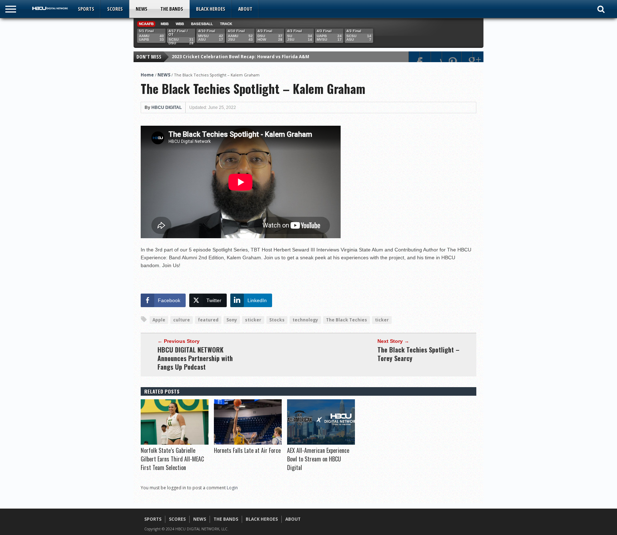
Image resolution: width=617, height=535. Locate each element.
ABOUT (245, 8)
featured (208, 320)
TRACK (226, 24)
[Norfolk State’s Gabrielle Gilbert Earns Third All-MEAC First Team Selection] (175, 443)
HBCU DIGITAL (166, 107)
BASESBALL (202, 24)
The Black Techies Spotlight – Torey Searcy (418, 353)
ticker (382, 320)
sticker (253, 320)
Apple (158, 320)
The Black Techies (346, 320)
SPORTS (86, 8)
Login (232, 488)
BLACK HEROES (210, 8)
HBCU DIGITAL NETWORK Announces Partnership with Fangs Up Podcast (195, 358)
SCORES (115, 8)
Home (147, 75)
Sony (231, 320)
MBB (165, 24)
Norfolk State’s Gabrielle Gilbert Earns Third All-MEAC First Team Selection (172, 459)
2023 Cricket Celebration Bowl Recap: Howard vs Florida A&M (240, 57)
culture (181, 320)
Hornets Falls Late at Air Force (247, 450)
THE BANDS (171, 8)
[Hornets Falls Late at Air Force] (248, 443)
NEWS (141, 8)
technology (305, 320)
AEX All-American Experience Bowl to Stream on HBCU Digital (318, 459)
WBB (180, 24)
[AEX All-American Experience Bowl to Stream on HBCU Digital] (321, 443)
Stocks (277, 320)
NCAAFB (146, 24)
